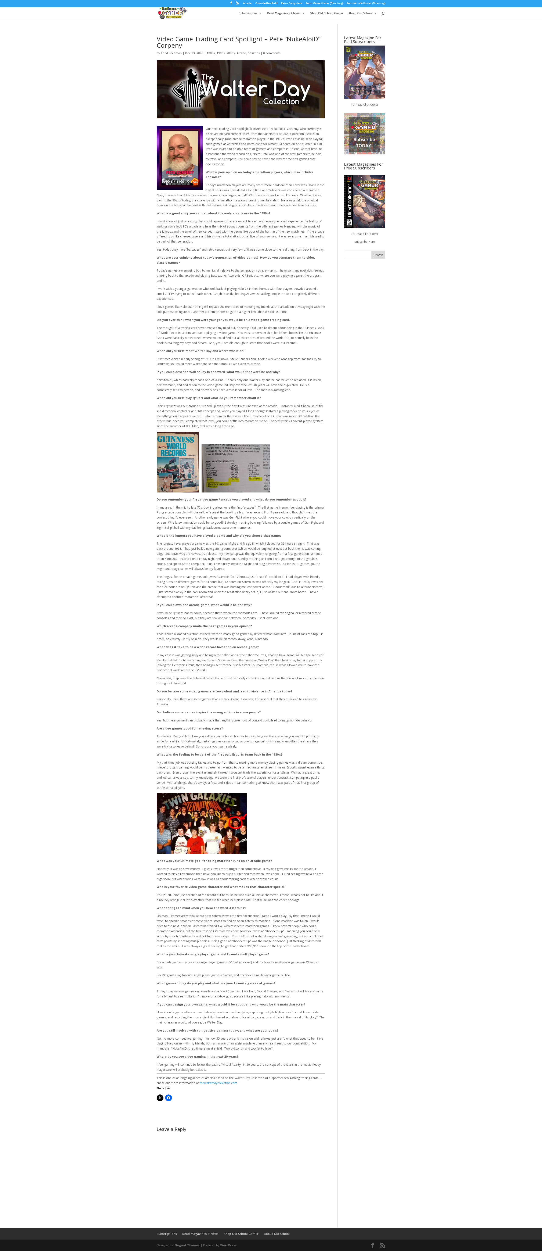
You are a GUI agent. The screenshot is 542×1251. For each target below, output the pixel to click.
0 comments (272, 53)
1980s (211, 53)
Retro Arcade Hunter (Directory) (366, 3)
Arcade (247, 3)
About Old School (360, 13)
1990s (221, 53)
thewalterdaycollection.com (218, 1083)
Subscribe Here (364, 242)
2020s (231, 53)
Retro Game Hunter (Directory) (324, 3)
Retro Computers (291, 3)
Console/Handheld (266, 3)
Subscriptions (248, 13)
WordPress (228, 1245)
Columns (254, 53)
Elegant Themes (187, 1245)
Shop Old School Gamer (326, 13)
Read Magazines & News (284, 13)
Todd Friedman (171, 53)
